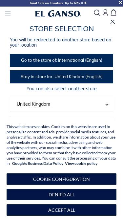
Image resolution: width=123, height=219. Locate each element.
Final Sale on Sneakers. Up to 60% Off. (58, 3)
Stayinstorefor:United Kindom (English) (62, 77)
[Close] (112, 22)
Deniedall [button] (62, 194)
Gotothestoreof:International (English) (61, 60)
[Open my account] (105, 13)
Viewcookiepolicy (81, 163)
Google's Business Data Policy (37, 163)
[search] (97, 13)
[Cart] (113, 13)
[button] (61, 179)
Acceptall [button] (61, 210)
